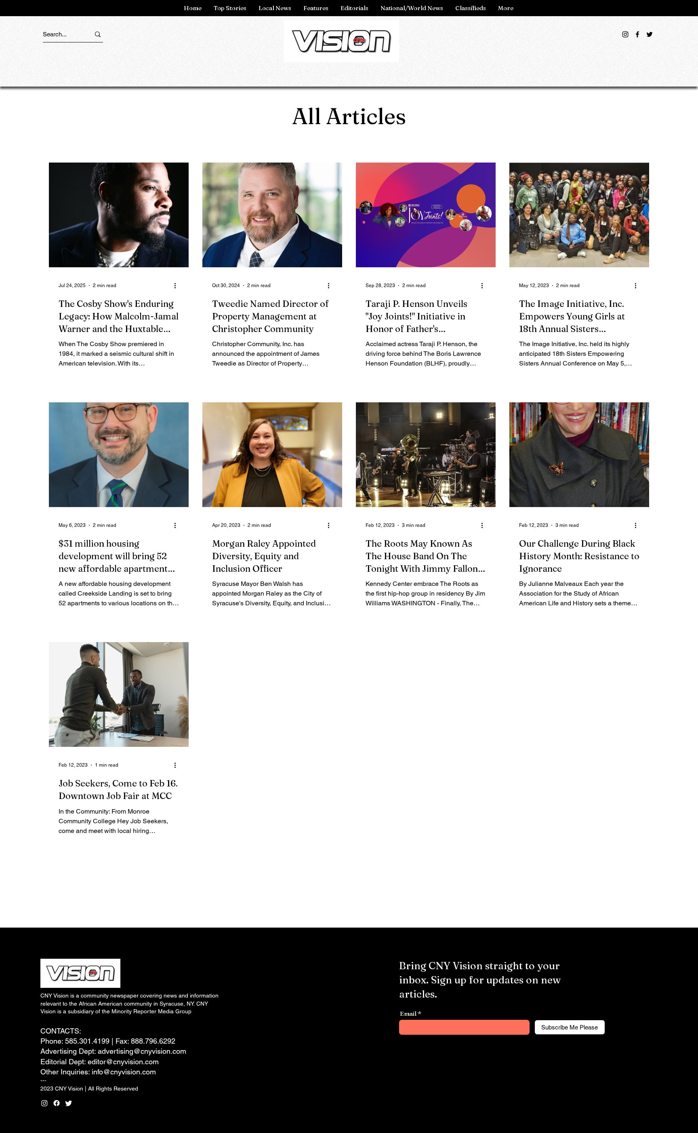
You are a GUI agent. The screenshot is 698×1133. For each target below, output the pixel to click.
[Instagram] (625, 34)
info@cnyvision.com (124, 1071)
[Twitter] (649, 34)
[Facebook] (637, 34)
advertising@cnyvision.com (142, 1051)
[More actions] (178, 285)
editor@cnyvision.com (123, 1061)
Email (408, 1013)
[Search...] (98, 34)
